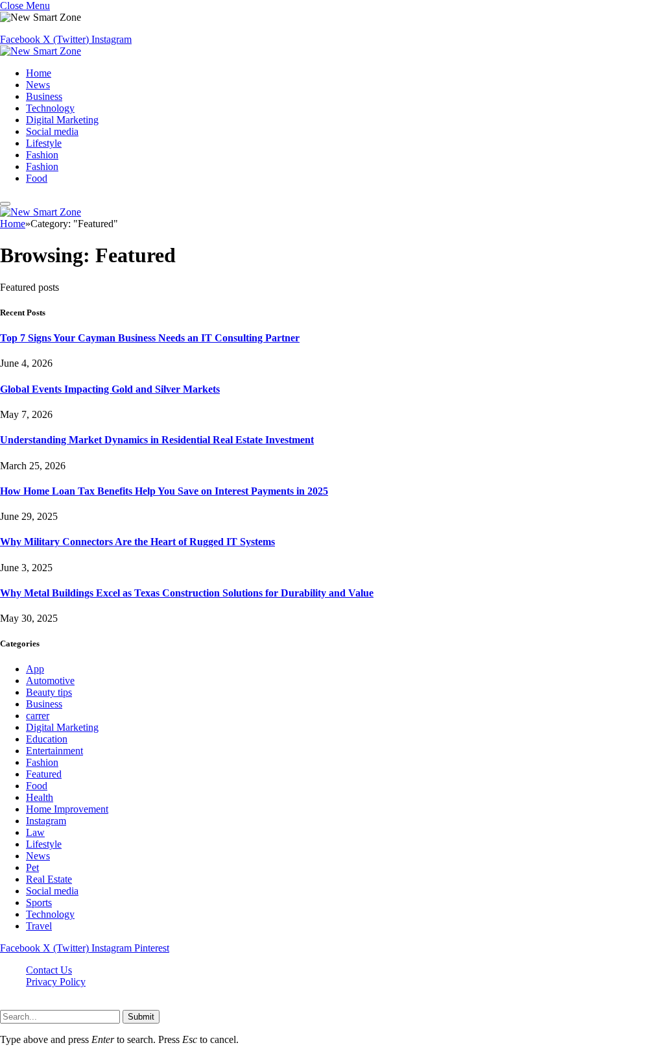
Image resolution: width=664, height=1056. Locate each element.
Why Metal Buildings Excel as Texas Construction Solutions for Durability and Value (187, 592)
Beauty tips (49, 692)
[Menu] (5, 204)
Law (35, 832)
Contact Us (49, 970)
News (38, 84)
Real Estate (49, 879)
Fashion (42, 154)
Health (39, 797)
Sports (39, 902)
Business (44, 96)
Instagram (46, 820)
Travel (39, 925)
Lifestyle (44, 143)
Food (36, 178)
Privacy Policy (56, 981)
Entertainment (54, 750)
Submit (141, 1017)
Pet (32, 867)
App (35, 668)
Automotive (50, 680)
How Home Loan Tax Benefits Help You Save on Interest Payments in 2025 (164, 491)
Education (46, 738)
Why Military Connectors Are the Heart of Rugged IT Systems (137, 541)
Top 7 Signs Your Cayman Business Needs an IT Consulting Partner (150, 337)
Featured (44, 774)
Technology (50, 108)
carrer (37, 715)
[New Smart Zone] (40, 50)
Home (38, 73)
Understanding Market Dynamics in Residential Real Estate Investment (157, 439)
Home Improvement (67, 809)
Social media (52, 131)
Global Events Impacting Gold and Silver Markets (110, 389)
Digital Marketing (62, 119)
